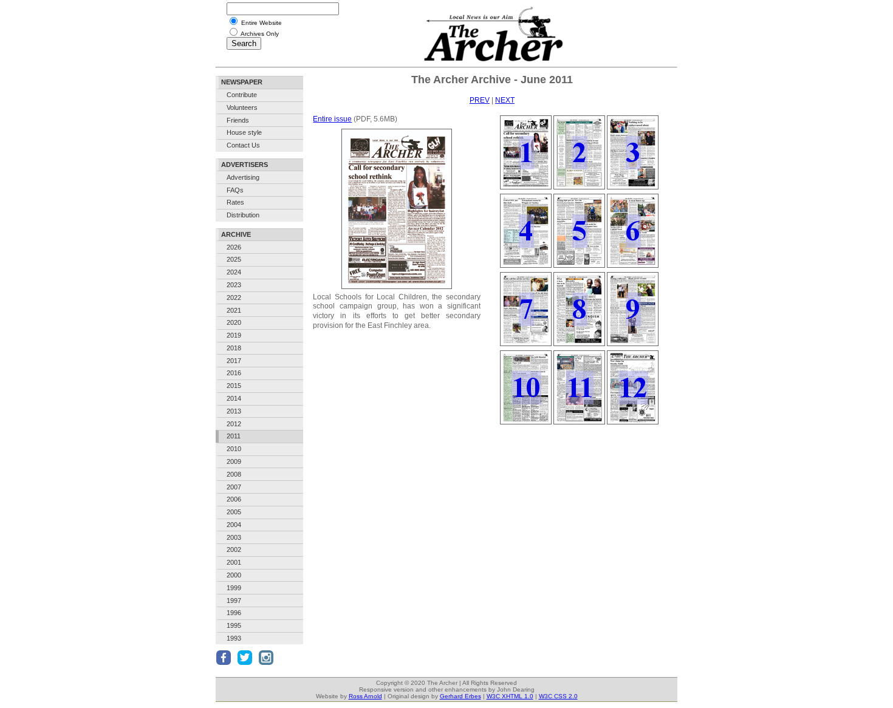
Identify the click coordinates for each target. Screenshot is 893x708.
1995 (234, 625)
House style (244, 132)
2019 (234, 335)
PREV (480, 100)
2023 (234, 284)
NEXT (505, 100)
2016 (234, 372)
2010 (234, 448)
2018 (234, 348)
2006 (234, 499)
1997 (234, 600)
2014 (234, 398)
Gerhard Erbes (460, 696)
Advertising (243, 177)
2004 (234, 524)
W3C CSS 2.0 (558, 696)
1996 (234, 612)
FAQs (235, 190)
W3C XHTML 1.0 (510, 696)
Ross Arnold (365, 696)
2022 (234, 297)
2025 (234, 259)
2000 (234, 575)
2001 (234, 562)
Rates (235, 202)
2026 (234, 247)
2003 (234, 537)
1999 (234, 587)
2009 (234, 461)
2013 (234, 411)
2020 (234, 322)
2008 (234, 474)
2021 (234, 310)
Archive (236, 234)
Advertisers (244, 164)
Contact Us (243, 145)
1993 (234, 638)
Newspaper (241, 82)
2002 (234, 549)
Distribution (243, 215)
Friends (238, 120)
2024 (234, 272)
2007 (234, 487)
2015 (234, 385)
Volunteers (242, 107)
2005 (234, 512)
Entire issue (332, 119)
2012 (234, 423)
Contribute (242, 94)
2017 (234, 360)
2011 (234, 436)
